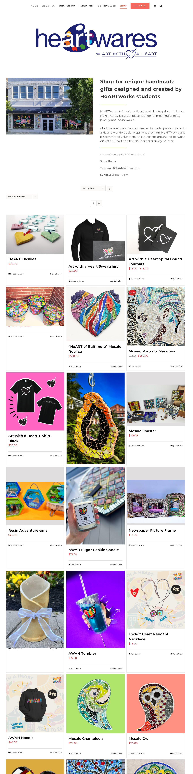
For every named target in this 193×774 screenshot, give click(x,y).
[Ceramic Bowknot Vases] (35, 600)
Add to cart (76, 366)
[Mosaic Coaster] (156, 399)
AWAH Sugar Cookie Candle (94, 550)
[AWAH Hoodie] (35, 703)
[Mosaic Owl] (156, 703)
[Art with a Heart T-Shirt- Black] (35, 401)
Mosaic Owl (139, 739)
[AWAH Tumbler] (95, 609)
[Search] (157, 5)
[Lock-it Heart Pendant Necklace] (156, 600)
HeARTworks (170, 132)
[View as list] (99, 203)
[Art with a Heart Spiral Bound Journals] (156, 234)
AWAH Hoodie (21, 738)
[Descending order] (109, 189)
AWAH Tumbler (82, 653)
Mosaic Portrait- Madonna (152, 351)
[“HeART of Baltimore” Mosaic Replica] (95, 314)
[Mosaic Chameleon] (95, 703)
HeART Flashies (22, 259)
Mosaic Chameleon (86, 739)
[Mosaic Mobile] (95, 406)
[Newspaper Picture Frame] (156, 496)
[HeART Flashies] (35, 234)
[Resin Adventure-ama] (35, 496)
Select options (16, 274)
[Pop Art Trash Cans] (35, 301)
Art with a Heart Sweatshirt (93, 266)
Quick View (57, 274)
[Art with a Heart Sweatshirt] (95, 238)
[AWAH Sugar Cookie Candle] (95, 505)
